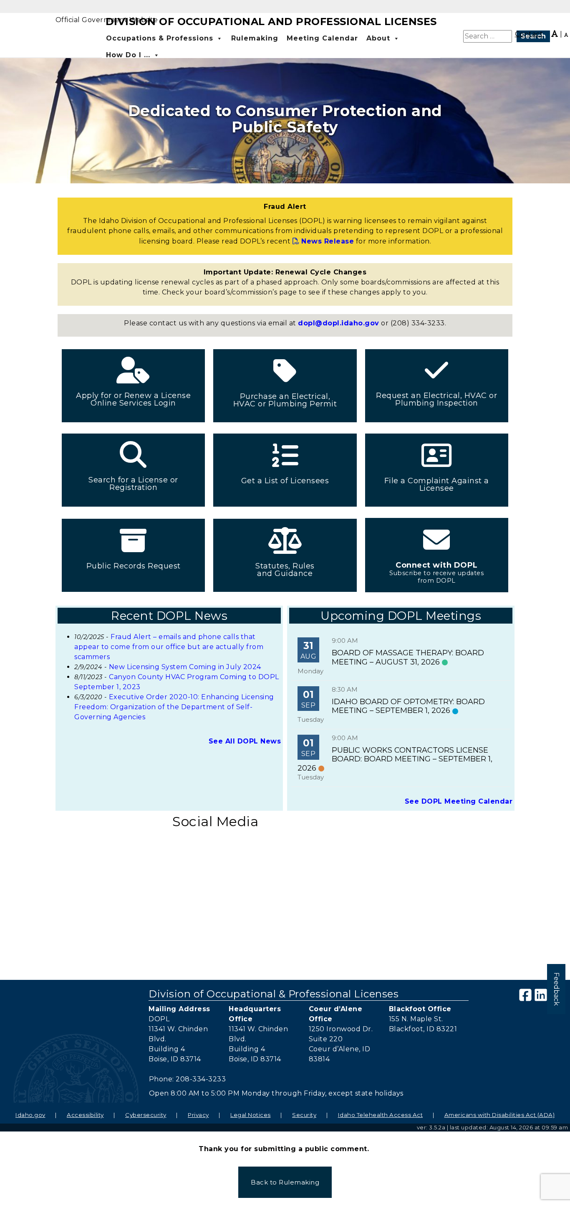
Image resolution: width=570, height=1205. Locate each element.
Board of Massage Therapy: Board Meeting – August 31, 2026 (408, 657)
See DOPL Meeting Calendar (459, 801)
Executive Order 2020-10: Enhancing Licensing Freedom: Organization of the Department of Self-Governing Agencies (174, 707)
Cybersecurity (145, 1114)
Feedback (556, 989)
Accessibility (85, 1114)
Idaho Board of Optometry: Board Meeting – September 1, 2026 (408, 706)
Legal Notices (250, 1114)
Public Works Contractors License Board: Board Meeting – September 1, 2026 (395, 759)
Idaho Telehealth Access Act (380, 1114)
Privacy (198, 1114)
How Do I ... (128, 55)
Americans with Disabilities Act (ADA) (499, 1114)
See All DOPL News (245, 741)
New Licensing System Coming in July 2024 (185, 667)
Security (304, 1114)
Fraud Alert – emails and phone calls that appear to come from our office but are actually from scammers (168, 647)
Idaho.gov (30, 1114)
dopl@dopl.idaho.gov (338, 323)
